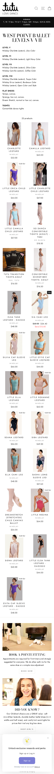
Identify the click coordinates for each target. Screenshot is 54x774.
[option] (27, 22)
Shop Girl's (27, 729)
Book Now (27, 671)
